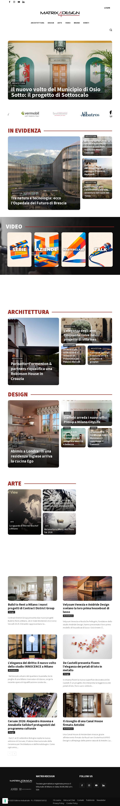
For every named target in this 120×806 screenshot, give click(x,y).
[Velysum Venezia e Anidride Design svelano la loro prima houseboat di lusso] (87, 588)
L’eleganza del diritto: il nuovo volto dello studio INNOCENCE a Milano (32, 664)
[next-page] (14, 754)
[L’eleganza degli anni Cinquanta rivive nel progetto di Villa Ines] (86, 331)
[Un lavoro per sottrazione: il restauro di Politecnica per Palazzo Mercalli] (73, 355)
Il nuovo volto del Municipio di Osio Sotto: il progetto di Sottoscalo (55, 91)
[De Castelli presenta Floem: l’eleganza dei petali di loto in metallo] (87, 646)
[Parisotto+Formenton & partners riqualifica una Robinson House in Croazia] (33, 351)
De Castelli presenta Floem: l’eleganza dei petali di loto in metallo (82, 666)
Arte (12, 522)
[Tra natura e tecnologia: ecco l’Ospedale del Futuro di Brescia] (44, 173)
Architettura (18, 83)
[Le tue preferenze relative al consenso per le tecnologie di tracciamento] (5, 801)
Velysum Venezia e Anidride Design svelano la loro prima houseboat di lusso (86, 608)
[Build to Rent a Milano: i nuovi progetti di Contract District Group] (32, 588)
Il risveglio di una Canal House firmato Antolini (83, 723)
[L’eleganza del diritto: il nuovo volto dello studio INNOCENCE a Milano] (32, 646)
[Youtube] (19, 2)
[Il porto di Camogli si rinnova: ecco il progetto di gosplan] (100, 355)
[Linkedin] (103, 785)
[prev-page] (10, 754)
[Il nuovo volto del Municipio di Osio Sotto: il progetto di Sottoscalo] (60, 70)
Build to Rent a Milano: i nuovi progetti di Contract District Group (31, 606)
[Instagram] (14, 2)
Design (14, 446)
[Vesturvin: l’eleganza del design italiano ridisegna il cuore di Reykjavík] (97, 167)
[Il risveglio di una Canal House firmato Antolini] (87, 705)
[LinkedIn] (23, 2)
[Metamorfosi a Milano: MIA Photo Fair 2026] (59, 524)
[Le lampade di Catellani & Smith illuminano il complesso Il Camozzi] (100, 437)
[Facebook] (9, 2)
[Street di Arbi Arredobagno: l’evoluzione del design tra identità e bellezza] (73, 437)
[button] (110, 30)
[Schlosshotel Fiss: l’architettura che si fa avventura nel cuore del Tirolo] (97, 189)
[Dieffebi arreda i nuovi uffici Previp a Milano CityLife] (86, 413)
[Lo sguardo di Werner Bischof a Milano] (24, 512)
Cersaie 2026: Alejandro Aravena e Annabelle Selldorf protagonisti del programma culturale (31, 724)
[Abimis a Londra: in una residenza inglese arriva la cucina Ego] (33, 434)
